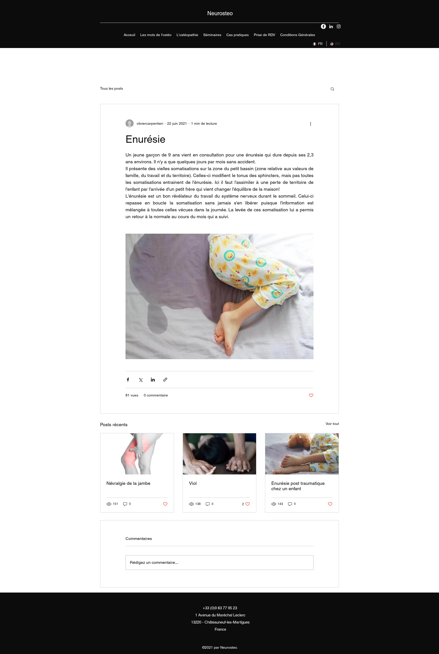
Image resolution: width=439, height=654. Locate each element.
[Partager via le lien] (165, 379)
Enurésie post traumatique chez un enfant (298, 486)
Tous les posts (111, 88)
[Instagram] (338, 26)
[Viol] (219, 453)
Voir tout (332, 424)
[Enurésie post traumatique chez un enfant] (302, 453)
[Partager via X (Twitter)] (140, 379)
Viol (193, 483)
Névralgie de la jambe (128, 483)
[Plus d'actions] (310, 123)
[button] (187, 35)
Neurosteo (220, 13)
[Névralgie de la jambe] (137, 453)
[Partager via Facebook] (128, 379)
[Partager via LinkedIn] (152, 379)
